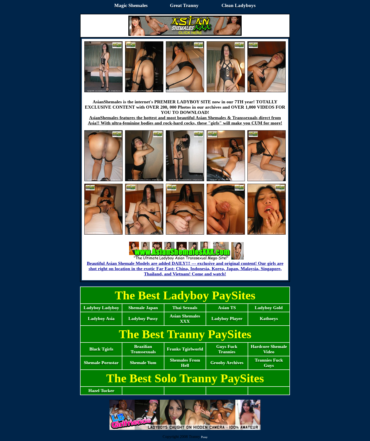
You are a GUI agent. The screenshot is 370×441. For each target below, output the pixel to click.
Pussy (204, 436)
